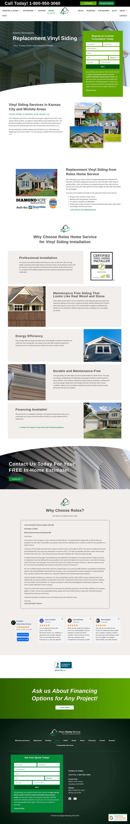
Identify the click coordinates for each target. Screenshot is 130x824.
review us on (22, 639)
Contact (123, 16)
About (122, 11)
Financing (90, 11)
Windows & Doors (10, 11)
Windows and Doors (22, 740)
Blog (114, 11)
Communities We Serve (65, 745)
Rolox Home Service (23, 624)
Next (102, 67)
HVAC (4, 16)
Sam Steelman (78, 619)
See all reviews (23, 634)
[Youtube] (75, 798)
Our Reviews (103, 11)
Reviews (112, 740)
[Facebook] (69, 798)
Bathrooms (28, 11)
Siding (51, 11)
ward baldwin (106, 619)
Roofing (42, 11)
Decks (80, 11)
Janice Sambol (50, 619)
